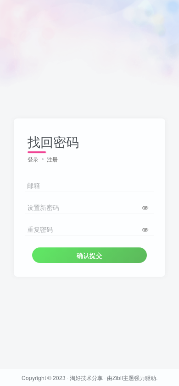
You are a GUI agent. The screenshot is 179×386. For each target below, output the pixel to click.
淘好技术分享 (86, 377)
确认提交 (89, 255)
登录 (33, 159)
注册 (52, 159)
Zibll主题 (123, 377)
